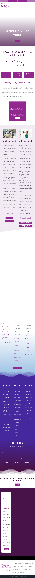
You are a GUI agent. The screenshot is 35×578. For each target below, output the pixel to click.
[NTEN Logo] (6, 458)
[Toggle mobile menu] (33, 3)
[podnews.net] (28, 453)
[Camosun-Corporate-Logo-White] (29, 459)
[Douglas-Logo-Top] (18, 458)
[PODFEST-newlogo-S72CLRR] (17, 452)
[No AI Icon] (6, 564)
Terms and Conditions (18, 558)
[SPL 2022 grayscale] (6, 452)
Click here (19, 571)
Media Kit (25, 558)
